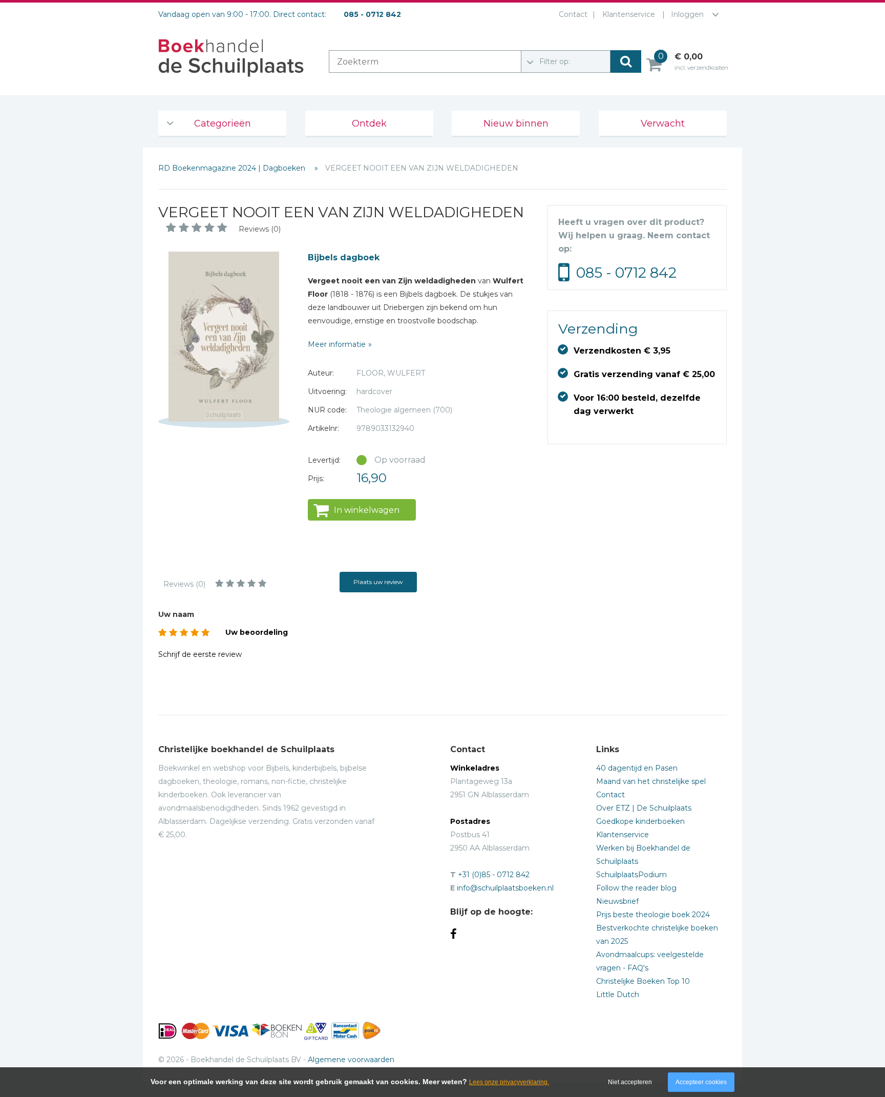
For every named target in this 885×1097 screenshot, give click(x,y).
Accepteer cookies (701, 1082)
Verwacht (663, 123)
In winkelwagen (366, 510)
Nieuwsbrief (617, 901)
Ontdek (369, 123)
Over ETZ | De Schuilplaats (643, 808)
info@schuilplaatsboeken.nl (505, 888)
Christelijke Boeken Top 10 (643, 981)
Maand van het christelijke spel (651, 781)
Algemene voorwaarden (351, 1059)
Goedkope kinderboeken (640, 821)
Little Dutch (617, 994)
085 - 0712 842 (626, 272)
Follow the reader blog (636, 888)
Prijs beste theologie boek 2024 (653, 914)
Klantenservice (628, 14)
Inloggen (687, 14)
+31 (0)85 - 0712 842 (494, 874)
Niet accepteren (630, 1082)
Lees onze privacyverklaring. (509, 1082)
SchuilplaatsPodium (631, 874)
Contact (573, 14)
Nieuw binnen (516, 123)
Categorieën (222, 123)
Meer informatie (337, 344)
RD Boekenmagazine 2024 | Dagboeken (232, 168)
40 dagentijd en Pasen (637, 768)
